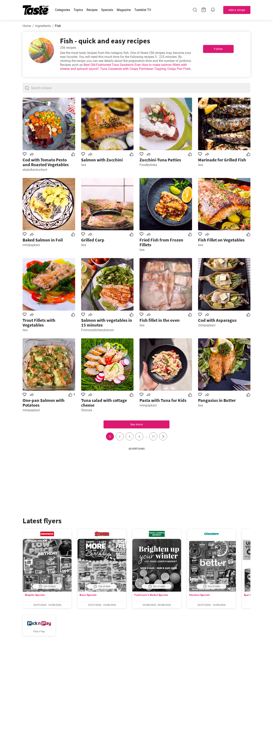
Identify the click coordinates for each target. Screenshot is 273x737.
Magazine (124, 10)
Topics (78, 10)
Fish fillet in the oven (159, 320)
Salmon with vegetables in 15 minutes (106, 322)
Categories (62, 10)
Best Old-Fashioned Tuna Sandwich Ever (112, 65)
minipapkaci (31, 245)
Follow (218, 49)
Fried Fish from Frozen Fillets (161, 242)
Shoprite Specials (35, 595)
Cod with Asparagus (217, 320)
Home (27, 26)
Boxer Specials (88, 595)
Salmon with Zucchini (102, 159)
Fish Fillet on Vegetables (221, 239)
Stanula (86, 410)
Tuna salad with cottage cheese (104, 402)
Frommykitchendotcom (97, 330)
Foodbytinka (148, 165)
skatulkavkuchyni (35, 170)
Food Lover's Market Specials (151, 595)
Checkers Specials (199, 595)
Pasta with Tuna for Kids (162, 400)
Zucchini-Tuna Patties (160, 159)
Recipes (92, 10)
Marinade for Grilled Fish (222, 159)
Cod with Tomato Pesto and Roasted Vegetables (46, 162)
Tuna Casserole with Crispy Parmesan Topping (133, 69)
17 (153, 436)
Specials (107, 10)
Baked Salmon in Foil (43, 239)
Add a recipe (236, 10)
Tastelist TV (142, 10)
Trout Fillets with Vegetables (39, 322)
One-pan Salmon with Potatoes (44, 402)
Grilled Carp (92, 239)
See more (136, 424)
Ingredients (43, 26)
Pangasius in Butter (217, 400)
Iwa (83, 165)
